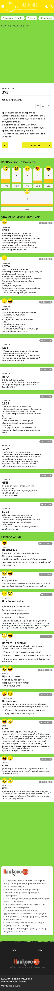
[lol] (10, 300)
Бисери (32, 18)
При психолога (11, 676)
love (38, 186)
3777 (5, 449)
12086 (6, 230)
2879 (5, 403)
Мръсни (5, 763)
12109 (5, 765)
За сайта (5, 979)
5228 (5, 511)
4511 (5, 482)
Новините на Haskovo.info (16, 871)
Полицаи (8, 88)
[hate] (10, 593)
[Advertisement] (27, 55)
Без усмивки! (10, 580)
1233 (5, 347)
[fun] (4, 257)
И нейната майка (13, 601)
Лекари (5, 547)
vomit (16, 186)
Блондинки (7, 598)
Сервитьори (7, 698)
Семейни (5, 578)
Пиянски (5, 640)
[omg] (4, 221)
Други (4, 726)
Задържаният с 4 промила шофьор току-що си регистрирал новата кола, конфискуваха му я (25, 884)
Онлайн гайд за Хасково (13, 982)
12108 (5, 728)
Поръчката (9, 701)
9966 (40, 950)
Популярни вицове (12, 18)
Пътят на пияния (14, 642)
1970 (5, 377)
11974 (6, 266)
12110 (5, 788)
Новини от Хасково (22, 979)
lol (48, 186)
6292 (14, 950)
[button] (2, 6)
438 (5, 309)
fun (27, 186)
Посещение (9, 550)
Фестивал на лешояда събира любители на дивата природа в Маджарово (22, 893)
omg (27, 209)
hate (6, 186)
